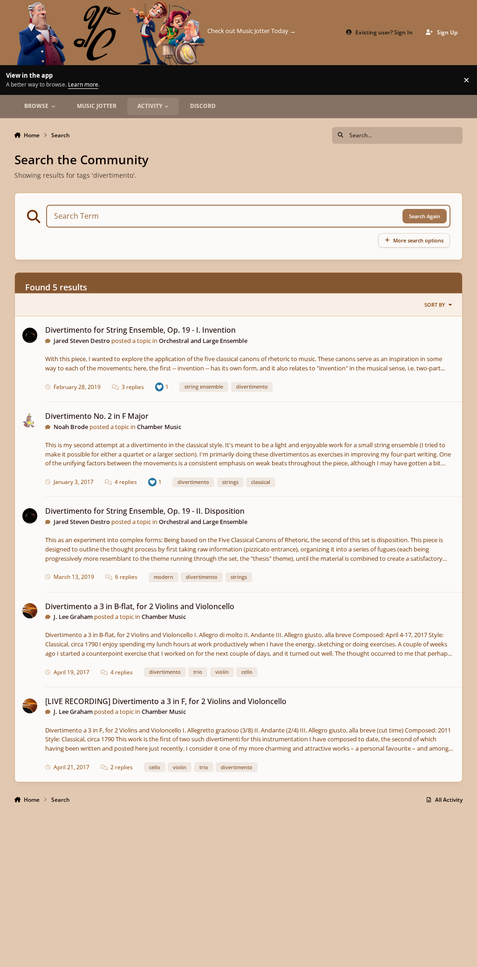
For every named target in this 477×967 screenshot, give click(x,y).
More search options (418, 240)
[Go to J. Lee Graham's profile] (30, 610)
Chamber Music (159, 427)
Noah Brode (71, 427)
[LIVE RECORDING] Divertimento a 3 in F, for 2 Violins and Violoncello (165, 701)
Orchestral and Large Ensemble (203, 340)
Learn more (16, 79)
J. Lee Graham (73, 616)
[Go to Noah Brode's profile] (30, 421)
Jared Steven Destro (82, 340)
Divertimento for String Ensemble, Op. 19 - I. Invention (140, 330)
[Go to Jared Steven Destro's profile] (30, 335)
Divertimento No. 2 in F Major (97, 416)
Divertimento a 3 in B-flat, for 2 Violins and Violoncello (139, 606)
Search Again (424, 216)
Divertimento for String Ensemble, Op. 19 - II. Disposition (145, 511)
